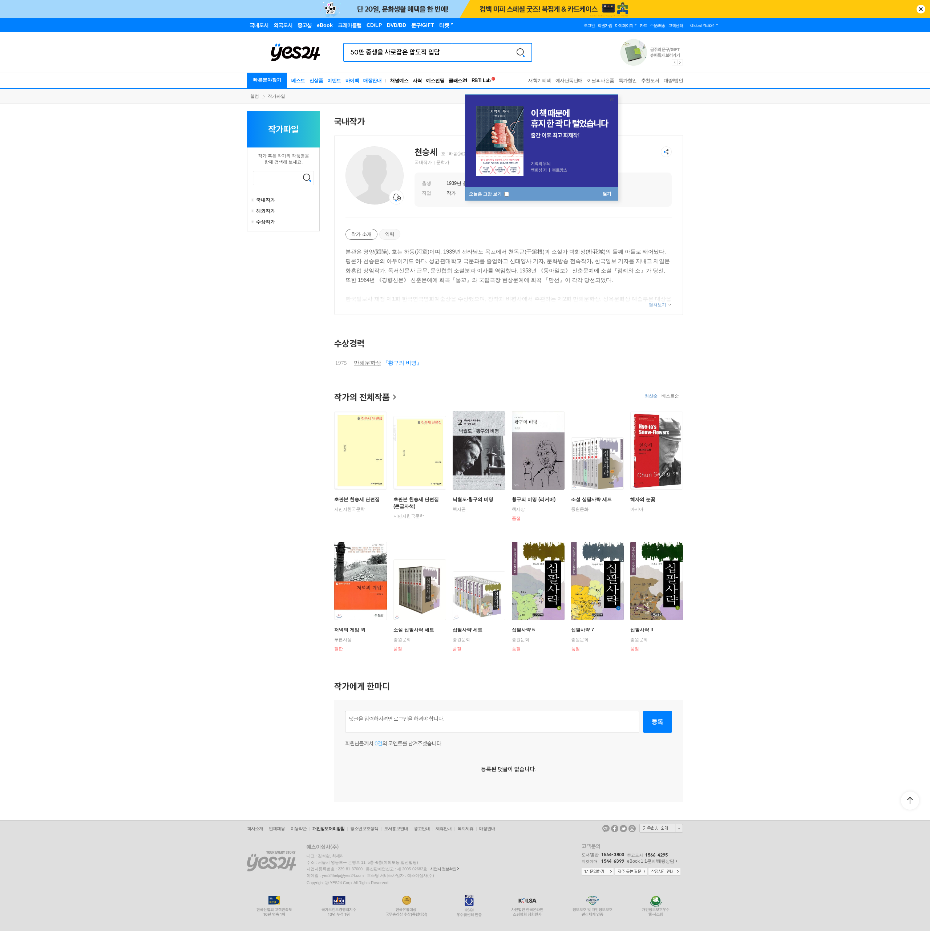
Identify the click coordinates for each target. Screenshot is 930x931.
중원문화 (580, 509)
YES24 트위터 (623, 828)
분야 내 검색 (307, 178)
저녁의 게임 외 (349, 629)
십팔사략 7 (582, 629)
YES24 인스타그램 (632, 828)
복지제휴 (465, 828)
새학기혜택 (539, 80)
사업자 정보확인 (443, 869)
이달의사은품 (600, 80)
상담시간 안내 (664, 872)
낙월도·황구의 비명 (473, 499)
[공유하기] (666, 152)
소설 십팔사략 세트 (591, 499)
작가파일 (276, 96)
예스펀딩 (435, 80)
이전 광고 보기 (674, 62)
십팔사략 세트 (467, 629)
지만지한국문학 (349, 509)
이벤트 (334, 80)
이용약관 (299, 828)
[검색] (520, 52)
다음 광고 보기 (680, 62)
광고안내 (422, 828)
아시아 (636, 509)
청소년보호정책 (364, 828)
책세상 (518, 509)
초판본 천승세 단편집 (357, 499)
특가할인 (628, 80)
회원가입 (605, 25)
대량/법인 (673, 80)
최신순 (651, 395)
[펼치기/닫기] (253, 200)
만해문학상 (367, 363)
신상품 (316, 80)
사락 (417, 80)
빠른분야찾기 (267, 79)
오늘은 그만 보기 (486, 194)
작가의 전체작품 (362, 397)
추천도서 (650, 80)
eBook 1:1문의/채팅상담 (650, 861)
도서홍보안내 (396, 828)
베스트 (298, 80)
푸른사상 (343, 639)
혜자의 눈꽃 (642, 499)
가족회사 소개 (661, 828)
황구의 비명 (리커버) (533, 499)
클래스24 (458, 80)
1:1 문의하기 (598, 872)
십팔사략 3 (641, 629)
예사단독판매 (569, 80)
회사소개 (255, 828)
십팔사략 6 (523, 629)
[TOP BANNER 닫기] (921, 9)
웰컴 (254, 96)
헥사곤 (459, 509)
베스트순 (670, 395)
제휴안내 (444, 828)
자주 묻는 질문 (631, 872)
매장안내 (372, 80)
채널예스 (399, 80)
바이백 (352, 80)
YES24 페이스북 (614, 828)
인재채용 (277, 828)
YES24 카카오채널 (606, 828)
